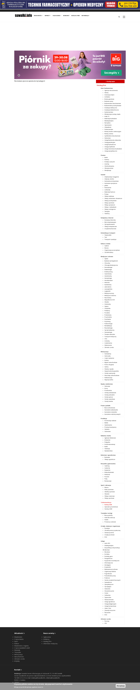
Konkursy (66, 16)
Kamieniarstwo (108, 112)
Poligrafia (107, 442)
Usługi (103, 541)
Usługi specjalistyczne (110, 151)
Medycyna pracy (109, 293)
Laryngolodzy (108, 289)
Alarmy (106, 92)
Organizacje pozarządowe (112, 250)
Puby (105, 479)
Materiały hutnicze (109, 192)
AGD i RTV (107, 543)
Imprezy (47, 16)
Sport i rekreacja (106, 485)
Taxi (105, 237)
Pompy (106, 194)
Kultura (16, 643)
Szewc (106, 593)
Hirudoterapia (108, 280)
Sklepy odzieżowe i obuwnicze (113, 198)
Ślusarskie (107, 612)
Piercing (106, 621)
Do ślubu (107, 554)
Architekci (107, 97)
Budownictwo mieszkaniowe (112, 103)
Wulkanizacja (108, 377)
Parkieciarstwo (108, 129)
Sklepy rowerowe (109, 496)
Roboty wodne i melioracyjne (112, 131)
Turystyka (17, 652)
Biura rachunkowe (109, 408)
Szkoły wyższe (108, 397)
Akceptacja (121, 686)
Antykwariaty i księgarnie (111, 177)
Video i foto (107, 608)
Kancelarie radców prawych (112, 414)
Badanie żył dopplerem (111, 261)
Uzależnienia (108, 343)
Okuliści (106, 302)
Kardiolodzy (107, 284)
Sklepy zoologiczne (110, 209)
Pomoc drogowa (109, 364)
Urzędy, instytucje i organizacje (110, 526)
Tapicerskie (107, 597)
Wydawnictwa (108, 451)
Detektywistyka (108, 545)
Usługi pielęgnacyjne (110, 604)
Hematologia (108, 278)
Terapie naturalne (109, 334)
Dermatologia (108, 267)
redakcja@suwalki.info (38, 678)
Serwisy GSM (108, 509)
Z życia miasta (18, 639)
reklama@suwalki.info (53, 678)
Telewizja (107, 448)
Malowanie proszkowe (111, 569)
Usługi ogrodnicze (109, 602)
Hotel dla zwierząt (109, 517)
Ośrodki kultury (108, 252)
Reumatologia (108, 328)
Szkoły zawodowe (109, 399)
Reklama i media (106, 436)
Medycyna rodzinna (110, 295)
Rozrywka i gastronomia (108, 463)
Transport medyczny (110, 336)
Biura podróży (108, 515)
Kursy (106, 388)
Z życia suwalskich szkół (22, 648)
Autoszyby (107, 356)
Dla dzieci (107, 552)
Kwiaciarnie (107, 187)
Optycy (106, 306)
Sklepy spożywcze (109, 205)
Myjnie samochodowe (110, 362)
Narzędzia (107, 123)
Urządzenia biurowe (110, 228)
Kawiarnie (107, 470)
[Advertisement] (70, 36)
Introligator (107, 565)
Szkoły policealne (109, 395)
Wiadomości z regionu (21, 646)
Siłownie (106, 494)
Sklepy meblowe (109, 196)
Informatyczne (108, 563)
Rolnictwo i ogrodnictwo (108, 455)
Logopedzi (107, 291)
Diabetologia (108, 269)
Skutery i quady (109, 369)
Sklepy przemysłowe (110, 200)
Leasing (106, 164)
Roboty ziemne (108, 134)
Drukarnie (107, 440)
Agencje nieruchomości (111, 90)
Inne (105, 537)
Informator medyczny (50, 643)
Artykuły (17, 661)
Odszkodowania (109, 166)
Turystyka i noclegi (106, 513)
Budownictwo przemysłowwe (112, 105)
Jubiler (106, 185)
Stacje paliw (107, 235)
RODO (16, 680)
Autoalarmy (107, 354)
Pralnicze (107, 578)
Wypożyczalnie (108, 380)
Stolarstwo (107, 138)
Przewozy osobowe (110, 522)
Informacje (85, 16)
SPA (105, 623)
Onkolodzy (107, 304)
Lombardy (107, 190)
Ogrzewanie (108, 125)
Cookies (22, 680)
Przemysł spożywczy (110, 427)
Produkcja (104, 418)
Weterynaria (108, 345)
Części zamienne (109, 358)
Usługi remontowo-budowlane (113, 149)
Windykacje (107, 170)
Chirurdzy (107, 263)
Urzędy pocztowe (109, 535)
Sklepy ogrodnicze (109, 459)
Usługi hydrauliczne (110, 144)
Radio (106, 446)
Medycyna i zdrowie (107, 256)
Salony (106, 367)
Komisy (106, 360)
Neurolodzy (107, 298)
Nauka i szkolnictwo (107, 384)
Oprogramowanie (109, 224)
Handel (103, 174)
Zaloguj (16, 682)
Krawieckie (107, 567)
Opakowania (108, 425)
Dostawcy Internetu (110, 220)
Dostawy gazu (108, 556)
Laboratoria (107, 287)
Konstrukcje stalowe (110, 420)
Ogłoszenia (56, 16)
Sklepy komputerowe (110, 226)
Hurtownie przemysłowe (111, 181)
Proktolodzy (107, 315)
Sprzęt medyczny (109, 330)
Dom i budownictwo (107, 88)
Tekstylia (107, 211)
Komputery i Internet (107, 218)
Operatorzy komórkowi (111, 507)
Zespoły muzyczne (109, 610)
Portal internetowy (109, 444)
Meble (106, 423)
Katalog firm (75, 16)
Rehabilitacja (108, 326)
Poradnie (107, 313)
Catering (106, 466)
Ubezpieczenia (108, 168)
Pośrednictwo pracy (110, 576)
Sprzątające (107, 586)
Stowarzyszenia (109, 532)
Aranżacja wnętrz (109, 95)
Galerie (106, 246)
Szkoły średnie (108, 401)
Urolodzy (107, 341)
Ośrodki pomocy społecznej (112, 530)
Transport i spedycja (110, 239)
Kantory (106, 159)
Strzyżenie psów (109, 591)
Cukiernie (107, 468)
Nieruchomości (19, 657)
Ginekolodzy (108, 276)
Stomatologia (108, 332)
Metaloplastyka (108, 121)
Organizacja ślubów (110, 571)
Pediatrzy (107, 310)
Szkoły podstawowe (110, 392)
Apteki (106, 259)
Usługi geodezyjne (109, 142)
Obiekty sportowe (109, 492)
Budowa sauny (108, 101)
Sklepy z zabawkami (110, 207)
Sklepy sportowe (109, 203)
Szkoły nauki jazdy (109, 373)
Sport (16, 641)
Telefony (107, 213)
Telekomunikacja (106, 502)
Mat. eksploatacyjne (110, 222)
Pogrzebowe (108, 573)
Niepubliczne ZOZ (109, 300)
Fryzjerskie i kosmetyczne (111, 560)
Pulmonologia (108, 323)
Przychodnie (108, 317)
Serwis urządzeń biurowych (112, 580)
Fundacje (107, 528)
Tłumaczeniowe (109, 599)
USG (105, 339)
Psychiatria (107, 319)
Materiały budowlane (110, 118)
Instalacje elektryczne (110, 108)
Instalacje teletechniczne (111, 110)
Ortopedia (107, 308)
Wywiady (17, 650)
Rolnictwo (107, 457)
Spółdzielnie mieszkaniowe (112, 136)
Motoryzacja (104, 352)
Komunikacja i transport (108, 233)
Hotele (106, 519)
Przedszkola (108, 390)
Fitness (106, 487)
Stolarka (106, 429)
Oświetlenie (107, 127)
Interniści (107, 282)
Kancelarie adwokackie (111, 410)
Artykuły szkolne (109, 179)
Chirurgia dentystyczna (111, 265)
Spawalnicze (108, 582)
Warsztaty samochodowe (111, 375)
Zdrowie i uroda (109, 347)
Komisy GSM (108, 504)
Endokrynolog (108, 272)
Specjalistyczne (108, 584)
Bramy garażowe (109, 99)
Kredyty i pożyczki (109, 162)
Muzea (106, 248)
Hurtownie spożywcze (110, 183)
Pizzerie (106, 477)
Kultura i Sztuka (105, 244)
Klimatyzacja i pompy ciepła (112, 114)
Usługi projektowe (109, 147)
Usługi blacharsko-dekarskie (112, 140)
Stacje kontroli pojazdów (111, 371)
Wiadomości (38, 16)
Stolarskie (107, 589)
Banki (106, 157)
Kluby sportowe (109, 489)
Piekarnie (107, 474)
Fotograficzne (108, 558)
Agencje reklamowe (110, 438)
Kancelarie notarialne (110, 412)
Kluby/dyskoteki (109, 472)
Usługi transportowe (110, 606)
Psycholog (107, 321)
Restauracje (107, 481)
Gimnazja (107, 386)
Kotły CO (106, 116)
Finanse (103, 155)
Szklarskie (107, 595)
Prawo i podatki (105, 405)
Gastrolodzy (108, 274)
